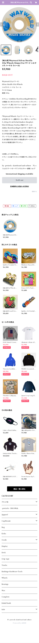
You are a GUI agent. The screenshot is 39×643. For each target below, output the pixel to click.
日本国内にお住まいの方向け (19, 186)
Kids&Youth (6, 603)
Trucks (4, 565)
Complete (5, 597)
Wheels (4, 578)
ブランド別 (5, 502)
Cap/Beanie (6, 521)
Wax (3, 590)
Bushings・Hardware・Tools (12, 572)
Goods (4, 540)
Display (5, 546)
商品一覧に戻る (20, 489)
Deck (4, 553)
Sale (3, 609)
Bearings (5, 584)
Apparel (5, 515)
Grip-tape (5, 559)
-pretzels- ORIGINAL (10, 508)
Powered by (17, 623)
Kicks (4, 534)
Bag (3, 527)
